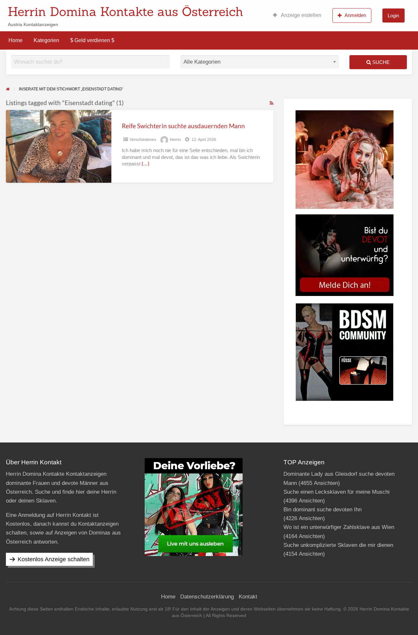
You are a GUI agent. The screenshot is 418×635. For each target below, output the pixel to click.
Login (393, 15)
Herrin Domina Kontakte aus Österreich (125, 11)
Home (15, 40)
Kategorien (46, 40)
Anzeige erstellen (300, 15)
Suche (380, 62)
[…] (145, 163)
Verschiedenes (143, 139)
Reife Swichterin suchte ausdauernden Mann (183, 126)
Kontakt (248, 597)
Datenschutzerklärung (207, 597)
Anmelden (355, 15)
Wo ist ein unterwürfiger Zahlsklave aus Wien (338, 527)
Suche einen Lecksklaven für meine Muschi (336, 492)
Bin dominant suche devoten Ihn (322, 509)
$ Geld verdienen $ (92, 40)
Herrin (175, 139)
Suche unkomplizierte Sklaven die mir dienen (338, 545)
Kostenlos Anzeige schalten (53, 559)
